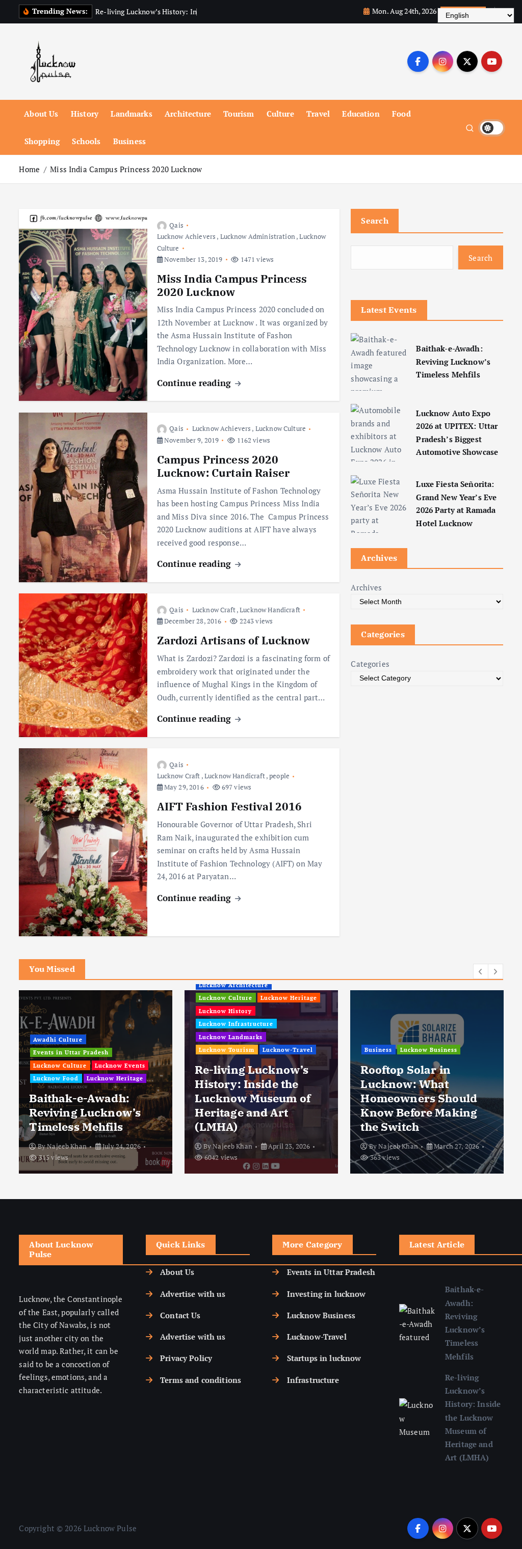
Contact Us (180, 1315)
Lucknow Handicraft (270, 609)
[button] (480, 971)
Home (29, 169)
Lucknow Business (321, 1315)
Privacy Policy (186, 1358)
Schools (86, 141)
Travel (318, 113)
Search (374, 220)
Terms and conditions (200, 1380)
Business (129, 141)
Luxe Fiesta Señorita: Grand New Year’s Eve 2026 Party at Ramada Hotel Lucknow (456, 503)
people (279, 775)
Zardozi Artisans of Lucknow (233, 640)
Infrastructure (312, 1380)
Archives (366, 587)
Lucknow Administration (257, 236)
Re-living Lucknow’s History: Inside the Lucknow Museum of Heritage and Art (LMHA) (473, 1417)
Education (360, 113)
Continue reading (195, 383)
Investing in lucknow (326, 1294)
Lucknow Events (58, 1064)
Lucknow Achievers (186, 236)
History (84, 113)
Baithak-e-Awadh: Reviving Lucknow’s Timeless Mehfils (453, 361)
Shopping (42, 141)
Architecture (188, 113)
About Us (41, 113)
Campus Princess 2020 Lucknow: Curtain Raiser (223, 466)
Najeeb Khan (67, 1146)
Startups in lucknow (324, 1358)
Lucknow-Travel (316, 1336)
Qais (176, 225)
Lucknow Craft (214, 609)
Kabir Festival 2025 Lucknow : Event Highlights (413, 1112)
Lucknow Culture (280, 428)
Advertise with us (192, 1294)
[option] (95, 1082)
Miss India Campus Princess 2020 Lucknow (126, 169)
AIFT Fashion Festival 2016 (229, 806)
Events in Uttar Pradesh (71, 1051)
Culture (280, 113)
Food (401, 113)
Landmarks (131, 113)
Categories (370, 664)
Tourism (238, 113)
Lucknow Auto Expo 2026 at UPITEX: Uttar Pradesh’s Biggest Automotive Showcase (457, 432)
